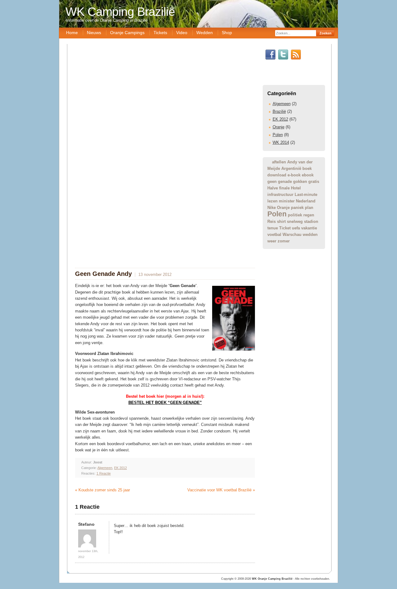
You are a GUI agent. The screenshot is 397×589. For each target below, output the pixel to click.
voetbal (274, 234)
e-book (294, 175)
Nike (271, 207)
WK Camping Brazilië (120, 11)
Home (72, 32)
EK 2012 (280, 119)
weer (271, 241)
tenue (272, 228)
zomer (284, 241)
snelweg (295, 221)
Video (181, 32)
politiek (295, 215)
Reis (271, 221)
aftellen (279, 162)
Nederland (305, 201)
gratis (313, 181)
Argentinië (291, 168)
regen (308, 215)
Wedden (204, 32)
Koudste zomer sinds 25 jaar (104, 490)
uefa (296, 228)
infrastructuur (280, 194)
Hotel (296, 188)
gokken (300, 181)
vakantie (309, 228)
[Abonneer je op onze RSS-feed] (296, 58)
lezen (272, 201)
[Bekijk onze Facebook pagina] (270, 58)
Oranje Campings (127, 32)
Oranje (278, 127)
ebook (308, 175)
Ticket (285, 228)
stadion (311, 221)
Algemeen (282, 103)
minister (287, 201)
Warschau (292, 234)
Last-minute (306, 194)
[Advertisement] (200, 311)
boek (307, 168)
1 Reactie (103, 473)
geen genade (279, 181)
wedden (310, 234)
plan (309, 207)
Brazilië (279, 111)
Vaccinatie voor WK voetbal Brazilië (219, 490)
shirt (281, 221)
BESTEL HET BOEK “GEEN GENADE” (165, 402)
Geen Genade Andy (103, 273)
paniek (297, 207)
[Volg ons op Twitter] (283, 58)
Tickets (160, 32)
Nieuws (94, 32)
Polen (278, 134)
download (276, 175)
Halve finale (278, 188)
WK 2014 (281, 142)
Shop (227, 32)
